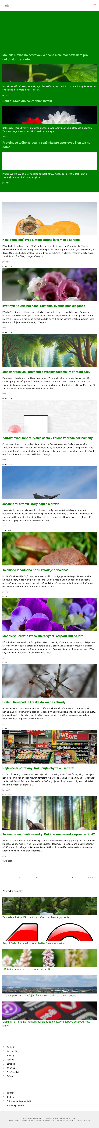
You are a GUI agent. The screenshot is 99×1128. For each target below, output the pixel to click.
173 (71, 877)
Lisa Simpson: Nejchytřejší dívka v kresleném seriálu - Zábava (39, 995)
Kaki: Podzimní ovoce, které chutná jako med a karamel (41, 239)
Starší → (92, 877)
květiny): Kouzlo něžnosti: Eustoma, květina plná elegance (43, 306)
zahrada (5, 95)
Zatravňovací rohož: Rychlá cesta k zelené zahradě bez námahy (47, 438)
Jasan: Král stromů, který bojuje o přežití (31, 504)
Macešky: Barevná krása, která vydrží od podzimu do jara (42, 636)
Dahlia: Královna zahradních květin (27, 101)
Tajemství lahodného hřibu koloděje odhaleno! (35, 570)
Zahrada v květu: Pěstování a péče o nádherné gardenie (35, 917)
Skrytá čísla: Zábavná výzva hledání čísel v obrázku (33, 943)
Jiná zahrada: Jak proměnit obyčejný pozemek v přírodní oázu (46, 372)
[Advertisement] (49, 35)
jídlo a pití (6, 183)
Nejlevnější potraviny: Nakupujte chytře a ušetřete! (38, 768)
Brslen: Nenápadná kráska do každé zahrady (33, 702)
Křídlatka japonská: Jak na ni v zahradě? (26, 969)
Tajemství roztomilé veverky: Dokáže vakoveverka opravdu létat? (48, 834)
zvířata (4, 856)
